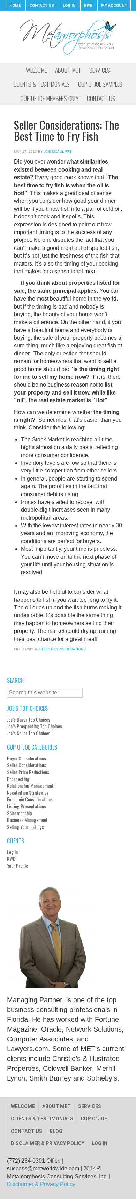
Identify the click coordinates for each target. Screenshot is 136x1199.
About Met (56, 1106)
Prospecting (18, 778)
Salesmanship (19, 813)
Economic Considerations (30, 799)
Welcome (23, 1106)
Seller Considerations (62, 649)
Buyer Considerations (26, 758)
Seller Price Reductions (28, 771)
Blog (56, 1131)
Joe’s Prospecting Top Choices (34, 726)
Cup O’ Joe (94, 1118)
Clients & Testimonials (42, 1118)
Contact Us (26, 1131)
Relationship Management (30, 785)
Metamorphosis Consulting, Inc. (68, 37)
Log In (12, 851)
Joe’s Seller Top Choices (28, 733)
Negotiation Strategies (27, 792)
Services (89, 1106)
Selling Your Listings (25, 826)
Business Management (27, 819)
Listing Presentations (26, 806)
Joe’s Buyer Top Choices (28, 719)
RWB (11, 858)
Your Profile (17, 865)
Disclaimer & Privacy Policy (47, 1143)
